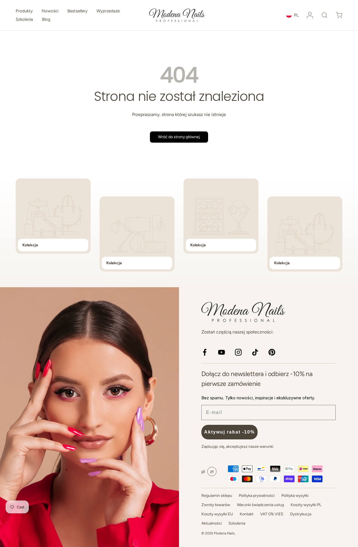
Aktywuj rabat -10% (229, 432)
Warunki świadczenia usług (260, 504)
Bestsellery (77, 10)
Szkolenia (24, 19)
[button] (324, 15)
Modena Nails (224, 533)
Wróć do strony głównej (179, 137)
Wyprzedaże (108, 10)
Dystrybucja (300, 514)
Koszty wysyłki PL (306, 504)
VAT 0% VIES (271, 514)
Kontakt (246, 514)
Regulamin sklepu (216, 495)
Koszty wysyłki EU (217, 514)
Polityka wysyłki (294, 495)
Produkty (24, 10)
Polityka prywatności (257, 495)
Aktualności (211, 523)
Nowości (50, 10)
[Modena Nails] (89, 417)
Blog (46, 19)
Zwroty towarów (215, 504)
